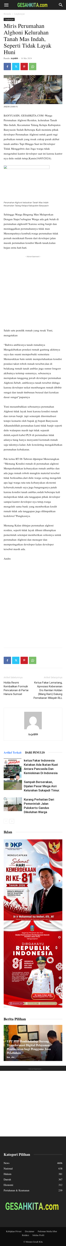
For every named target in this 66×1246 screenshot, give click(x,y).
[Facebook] (7, 66)
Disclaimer (29, 1231)
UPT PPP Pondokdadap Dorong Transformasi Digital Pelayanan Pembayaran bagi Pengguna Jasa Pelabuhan (29, 1047)
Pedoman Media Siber (47, 1231)
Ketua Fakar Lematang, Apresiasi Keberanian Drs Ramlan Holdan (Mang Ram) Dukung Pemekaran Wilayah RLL (48, 690)
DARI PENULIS (35, 752)
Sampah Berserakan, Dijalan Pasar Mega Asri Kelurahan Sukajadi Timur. (42, 786)
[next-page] (12, 821)
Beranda (7, 13)
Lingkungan (19, 13)
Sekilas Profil (38, 1235)
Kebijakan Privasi (13, 1231)
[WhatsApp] (32, 66)
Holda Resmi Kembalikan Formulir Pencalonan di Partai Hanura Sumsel (16, 688)
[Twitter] (15, 66)
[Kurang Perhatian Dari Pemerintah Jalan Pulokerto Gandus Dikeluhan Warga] (13, 804)
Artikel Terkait (12, 752)
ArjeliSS (14, 58)
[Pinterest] (24, 66)
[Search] (61, 5)
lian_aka (10, 1057)
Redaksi (25, 1235)
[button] (6, 5)
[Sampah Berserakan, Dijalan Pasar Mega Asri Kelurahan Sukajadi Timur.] (13, 785)
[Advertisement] (33, 291)
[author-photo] (33, 729)
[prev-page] (6, 821)
